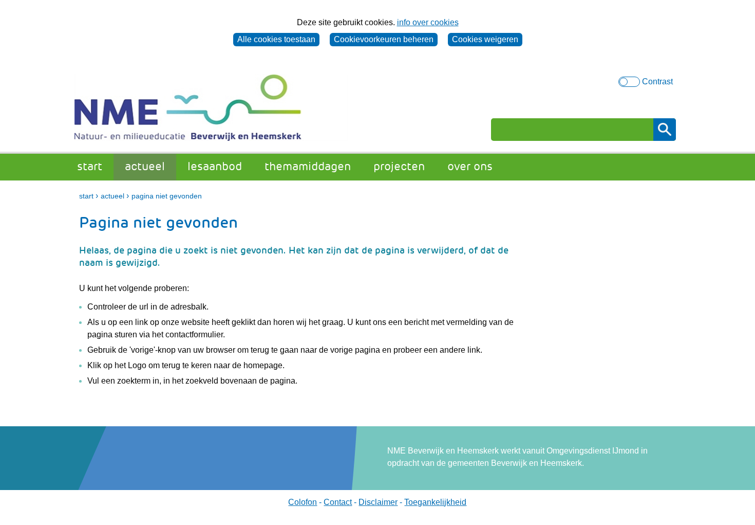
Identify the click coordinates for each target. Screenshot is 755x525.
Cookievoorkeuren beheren (383, 39)
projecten (399, 166)
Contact (338, 502)
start (89, 166)
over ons (470, 166)
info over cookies (428, 22)
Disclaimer (378, 502)
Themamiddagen (308, 166)
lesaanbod (214, 166)
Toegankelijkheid (435, 502)
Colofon (302, 502)
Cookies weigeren (485, 39)
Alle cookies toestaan (276, 39)
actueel (145, 166)
